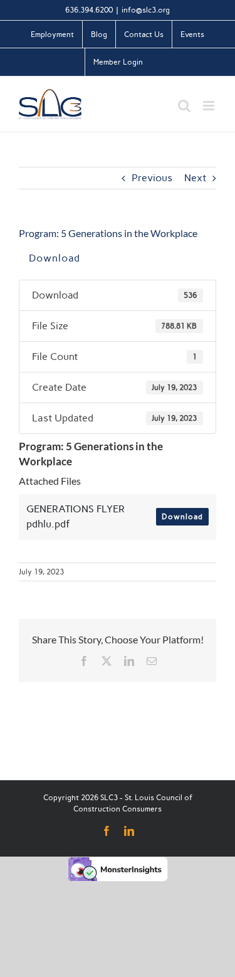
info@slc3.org (146, 10)
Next (195, 178)
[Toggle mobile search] (184, 105)
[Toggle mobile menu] (209, 105)
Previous (152, 178)
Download (54, 258)
